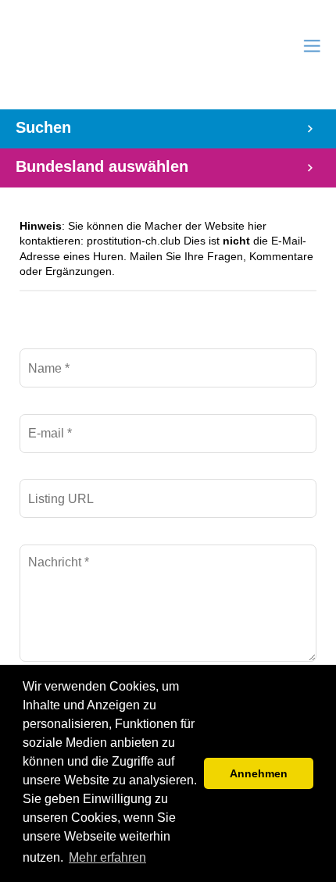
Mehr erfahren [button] (107, 857)
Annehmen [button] (259, 773)
